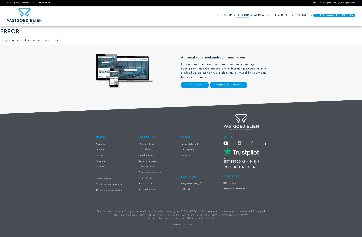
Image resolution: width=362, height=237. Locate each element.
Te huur (242, 15)
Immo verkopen (146, 183)
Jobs (315, 3)
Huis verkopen (145, 150)
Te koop (100, 150)
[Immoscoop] (241, 163)
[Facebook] (252, 143)
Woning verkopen (147, 144)
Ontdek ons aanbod (228, 85)
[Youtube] (225, 143)
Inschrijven (195, 85)
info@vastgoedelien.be (20, 3)
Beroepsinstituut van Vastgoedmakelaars (144, 211)
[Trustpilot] (241, 151)
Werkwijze (262, 15)
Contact (302, 15)
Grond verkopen (146, 155)
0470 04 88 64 (42, 3)
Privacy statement (189, 144)
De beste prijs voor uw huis (109, 190)
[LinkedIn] (264, 143)
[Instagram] (239, 143)
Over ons (282, 15)
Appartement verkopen (150, 172)
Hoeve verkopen (146, 167)
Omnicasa (187, 224)
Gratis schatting (103, 179)
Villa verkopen (145, 178)
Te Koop (225, 15)
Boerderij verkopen (147, 161)
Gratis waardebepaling (334, 15)
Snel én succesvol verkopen (109, 184)
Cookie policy (187, 150)
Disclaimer (186, 155)
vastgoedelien (328, 3)
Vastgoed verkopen (148, 189)
